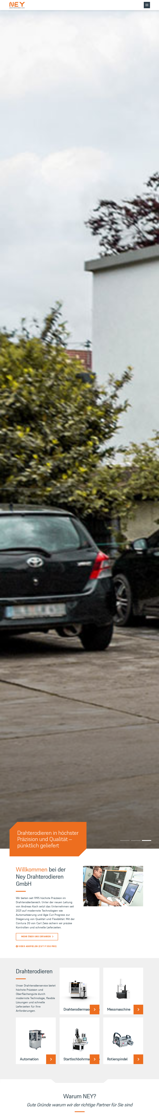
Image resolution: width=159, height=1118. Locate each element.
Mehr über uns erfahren (36, 936)
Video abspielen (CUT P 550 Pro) (37, 946)
